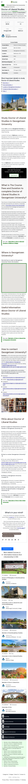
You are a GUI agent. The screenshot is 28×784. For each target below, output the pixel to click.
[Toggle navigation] (2, 2)
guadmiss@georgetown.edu (9, 365)
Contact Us (22, 774)
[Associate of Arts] (14, 696)
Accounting (5, 716)
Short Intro (5, 83)
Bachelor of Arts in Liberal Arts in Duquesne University (14, 339)
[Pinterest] (15, 540)
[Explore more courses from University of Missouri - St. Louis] (3, 636)
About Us (16, 774)
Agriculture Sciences (7, 721)
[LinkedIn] (9, 540)
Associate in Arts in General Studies (12, 656)
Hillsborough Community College (14, 608)
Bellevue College (10, 660)
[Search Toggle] (26, 2)
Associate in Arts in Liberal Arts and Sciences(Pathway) (12, 603)
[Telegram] (18, 540)
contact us (11, 517)
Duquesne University (11, 686)
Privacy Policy (5, 780)
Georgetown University (9, 7)
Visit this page (20, 528)
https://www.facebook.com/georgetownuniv (13, 377)
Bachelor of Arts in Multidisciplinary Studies (13, 742)
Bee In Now (17, 777)
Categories (5, 774)
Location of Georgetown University (11, 87)
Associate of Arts (7, 707)
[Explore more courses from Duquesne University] (3, 685)
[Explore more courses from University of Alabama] (3, 582)
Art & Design (5, 726)
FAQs (4, 91)
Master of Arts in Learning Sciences (11, 745)
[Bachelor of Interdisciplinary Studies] (14, 620)
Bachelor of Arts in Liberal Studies (11, 762)
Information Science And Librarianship (16, 5)
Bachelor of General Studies (10, 766)
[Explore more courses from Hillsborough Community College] (3, 607)
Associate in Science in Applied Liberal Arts (13, 743)
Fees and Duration (7, 85)
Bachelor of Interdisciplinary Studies (12, 633)
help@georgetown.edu (6, 367)
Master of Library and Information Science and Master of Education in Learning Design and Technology (13, 748)
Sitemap (23, 780)
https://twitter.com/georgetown (14, 379)
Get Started (14, 175)
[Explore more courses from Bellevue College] (3, 659)
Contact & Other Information (10, 89)
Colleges (11, 774)
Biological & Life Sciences (8, 731)
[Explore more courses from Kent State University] (3, 710)
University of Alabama (11, 583)
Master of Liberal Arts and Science (11, 764)
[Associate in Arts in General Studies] (14, 646)
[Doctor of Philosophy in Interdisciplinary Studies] (14, 567)
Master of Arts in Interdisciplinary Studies (12, 751)
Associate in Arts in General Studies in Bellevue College (13, 242)
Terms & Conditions (14, 780)
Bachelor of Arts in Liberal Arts (10, 682)
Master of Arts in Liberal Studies (10, 761)
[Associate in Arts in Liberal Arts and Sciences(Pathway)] (14, 592)
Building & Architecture (8, 736)
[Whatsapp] (12, 540)
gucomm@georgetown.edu (19, 367)
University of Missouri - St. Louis (13, 637)
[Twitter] (2, 540)
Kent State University (11, 711)
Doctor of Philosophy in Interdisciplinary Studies (13, 578)
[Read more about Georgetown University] (3, 36)
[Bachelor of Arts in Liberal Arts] (14, 670)
